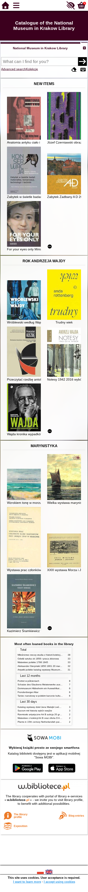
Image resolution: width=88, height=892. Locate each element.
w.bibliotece (18, 800)
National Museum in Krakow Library (40, 48)
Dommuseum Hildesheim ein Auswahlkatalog (41, 688)
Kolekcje (32, 69)
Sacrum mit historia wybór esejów (35, 710)
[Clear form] (74, 69)
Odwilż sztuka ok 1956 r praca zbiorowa (38, 658)
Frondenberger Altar (28, 692)
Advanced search (13, 69)
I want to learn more (27, 881)
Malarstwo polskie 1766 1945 (33, 662)
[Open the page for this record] (25, 119)
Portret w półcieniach (28, 681)
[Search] (82, 61)
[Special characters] (83, 69)
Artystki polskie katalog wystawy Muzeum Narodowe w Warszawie (51, 669)
